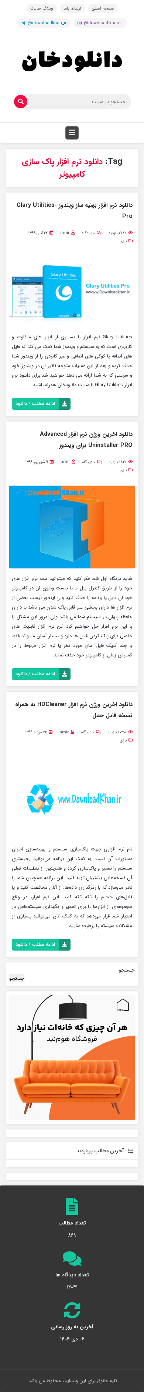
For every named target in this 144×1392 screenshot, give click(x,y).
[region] (72, 1057)
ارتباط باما (72, 8)
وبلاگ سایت (41, 8)
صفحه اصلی (103, 8)
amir (64, 233)
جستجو (127, 970)
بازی (123, 241)
